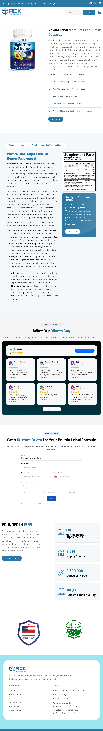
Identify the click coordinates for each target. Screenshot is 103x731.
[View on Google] (11, 363)
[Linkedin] (99, 3)
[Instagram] (95, 3)
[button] (99, 12)
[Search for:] (74, 12)
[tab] (16, 145)
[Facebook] (90, 3)
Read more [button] (13, 377)
